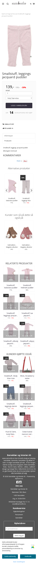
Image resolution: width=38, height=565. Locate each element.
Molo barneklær (29, 465)
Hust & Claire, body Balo (10, 433)
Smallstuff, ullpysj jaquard (27, 342)
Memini (20, 467)
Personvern (19, 515)
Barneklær (19, 518)
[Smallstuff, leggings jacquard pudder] (19, 45)
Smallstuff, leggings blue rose (26, 200)
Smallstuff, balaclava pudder (12, 199)
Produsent (7, 141)
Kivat (4, 467)
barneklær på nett (19, 463)
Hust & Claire (12, 467)
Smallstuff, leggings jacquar (11, 314)
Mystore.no (19, 479)
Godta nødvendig (10, 556)
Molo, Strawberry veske (27, 377)
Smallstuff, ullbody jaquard (11, 342)
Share (19, 161)
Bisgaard (20, 465)
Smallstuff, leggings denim (11, 405)
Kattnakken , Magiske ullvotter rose (26, 247)
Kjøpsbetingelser (19, 511)
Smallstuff (9, 124)
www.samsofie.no (8, 458)
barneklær (7, 460)
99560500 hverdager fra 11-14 (19, 502)
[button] (7, 190)
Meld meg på (19, 536)
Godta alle (28, 556)
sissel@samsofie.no (19, 504)
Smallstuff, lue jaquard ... (27, 314)
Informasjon (8, 136)
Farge (9, 14)
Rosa (14, 14)
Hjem (3, 14)
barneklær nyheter (29, 471)
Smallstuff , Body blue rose (10, 377)
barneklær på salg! (20, 473)
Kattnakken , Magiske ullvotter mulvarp (12, 247)
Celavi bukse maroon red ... (27, 433)
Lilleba (26, 467)
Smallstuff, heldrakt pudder (27, 286)
